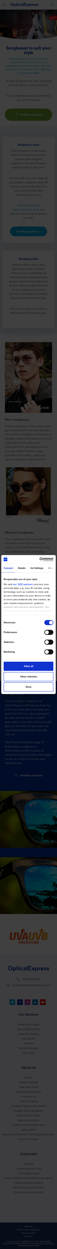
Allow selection (28, 676)
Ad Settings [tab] (36, 568)
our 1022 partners (23, 584)
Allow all (28, 666)
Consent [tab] (8, 568)
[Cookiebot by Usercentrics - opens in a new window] (40, 559)
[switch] (48, 632)
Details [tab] (22, 568)
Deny (28, 686)
